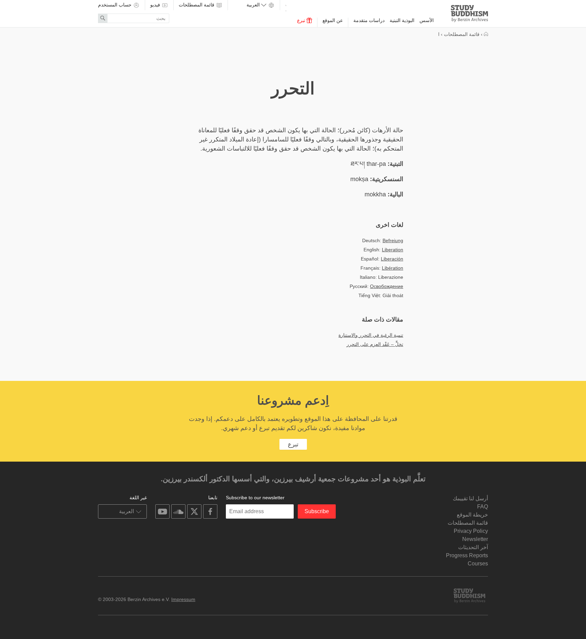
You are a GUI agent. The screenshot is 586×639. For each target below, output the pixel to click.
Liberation (392, 249)
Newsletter (475, 539)
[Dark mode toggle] (286, 7)
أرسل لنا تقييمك (470, 498)
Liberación (392, 259)
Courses (478, 563)
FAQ (482, 506)
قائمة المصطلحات (197, 4)
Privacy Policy (471, 531)
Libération (392, 268)
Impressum (183, 599)
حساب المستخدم (115, 4)
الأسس (426, 20)
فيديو (155, 4)
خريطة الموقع (472, 515)
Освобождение (386, 286)
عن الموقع (333, 20)
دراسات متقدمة (369, 20)
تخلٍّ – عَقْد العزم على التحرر (375, 344)
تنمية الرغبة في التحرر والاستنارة (370, 335)
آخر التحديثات (473, 547)
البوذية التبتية (402, 20)
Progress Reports (467, 555)
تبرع (302, 20)
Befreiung (393, 240)
